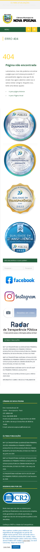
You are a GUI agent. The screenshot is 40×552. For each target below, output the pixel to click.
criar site (16, 508)
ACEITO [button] (16, 547)
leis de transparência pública (23, 517)
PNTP (12, 524)
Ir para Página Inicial (16, 95)
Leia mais (26, 540)
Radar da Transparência (25, 524)
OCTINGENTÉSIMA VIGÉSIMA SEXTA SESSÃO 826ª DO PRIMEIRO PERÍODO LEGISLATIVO (19, 369)
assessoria (26, 511)
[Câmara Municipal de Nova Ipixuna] (20, 18)
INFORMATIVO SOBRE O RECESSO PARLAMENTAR (19, 380)
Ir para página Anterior (17, 91)
